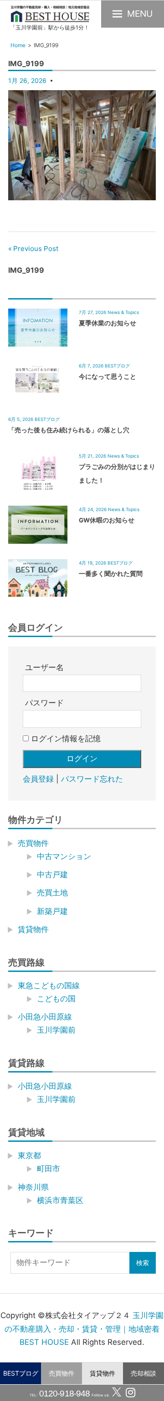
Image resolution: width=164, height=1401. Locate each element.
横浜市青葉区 (60, 1200)
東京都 (29, 1155)
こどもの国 (56, 998)
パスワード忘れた (92, 778)
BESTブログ (20, 1373)
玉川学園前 (56, 1029)
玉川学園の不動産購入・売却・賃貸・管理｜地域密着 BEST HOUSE (84, 1329)
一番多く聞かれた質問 (111, 573)
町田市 (48, 1168)
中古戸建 (52, 874)
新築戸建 (52, 911)
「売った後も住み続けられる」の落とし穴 (68, 430)
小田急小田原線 (45, 1016)
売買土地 (52, 892)
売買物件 (61, 1373)
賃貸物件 (102, 1373)
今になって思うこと (107, 376)
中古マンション (64, 856)
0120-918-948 (63, 1393)
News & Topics (123, 312)
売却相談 (143, 1373)
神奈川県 (33, 1187)
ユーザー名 (44, 667)
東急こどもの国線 (49, 985)
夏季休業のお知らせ (107, 323)
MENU (140, 13)
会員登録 (38, 778)
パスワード (44, 702)
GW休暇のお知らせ (106, 520)
